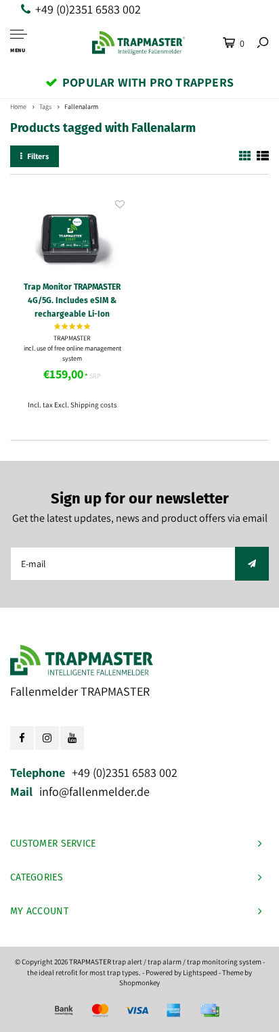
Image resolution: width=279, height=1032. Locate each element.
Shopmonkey (139, 982)
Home (18, 106)
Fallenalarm (81, 106)
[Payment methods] (63, 1010)
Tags (45, 106)
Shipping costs (93, 404)
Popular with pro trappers (148, 82)
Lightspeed (200, 972)
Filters (38, 156)
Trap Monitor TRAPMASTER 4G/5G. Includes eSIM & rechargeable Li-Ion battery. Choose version (72, 301)
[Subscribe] (252, 564)
